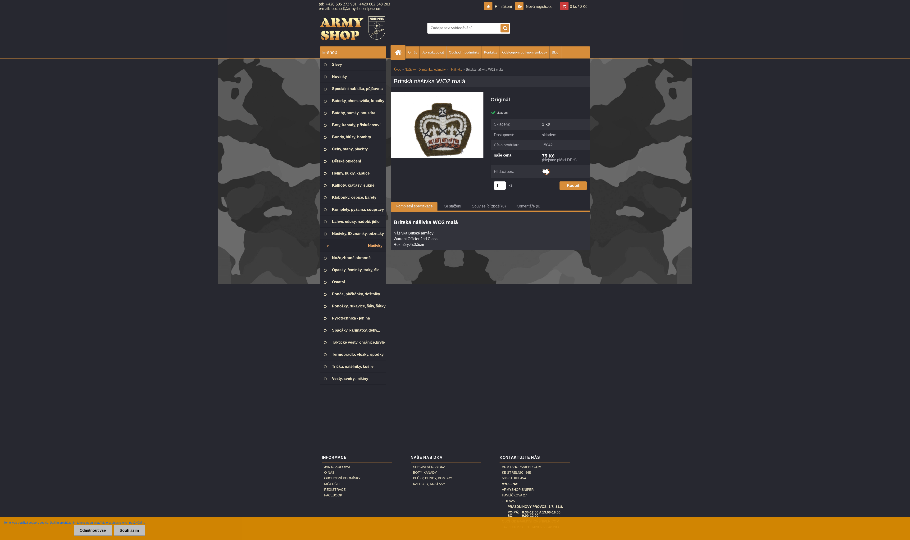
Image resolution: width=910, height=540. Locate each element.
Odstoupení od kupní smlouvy (524, 52)
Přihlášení (503, 6)
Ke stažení (452, 206)
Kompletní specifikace (414, 206)
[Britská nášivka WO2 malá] (437, 94)
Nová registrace (538, 6)
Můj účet (332, 484)
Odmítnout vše (93, 530)
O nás (412, 52)
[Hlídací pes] (546, 170)
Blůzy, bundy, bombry (432, 478)
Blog (555, 52)
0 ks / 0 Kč (578, 6)
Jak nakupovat (433, 52)
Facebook (333, 495)
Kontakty (490, 52)
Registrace (335, 489)
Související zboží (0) (489, 206)
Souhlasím (129, 530)
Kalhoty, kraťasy (429, 484)
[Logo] (352, 28)
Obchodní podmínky (464, 52)
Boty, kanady (425, 472)
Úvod (397, 69)
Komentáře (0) (528, 206)
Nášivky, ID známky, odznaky (425, 69)
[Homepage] (400, 52)
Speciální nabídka (429, 466)
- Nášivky (455, 69)
